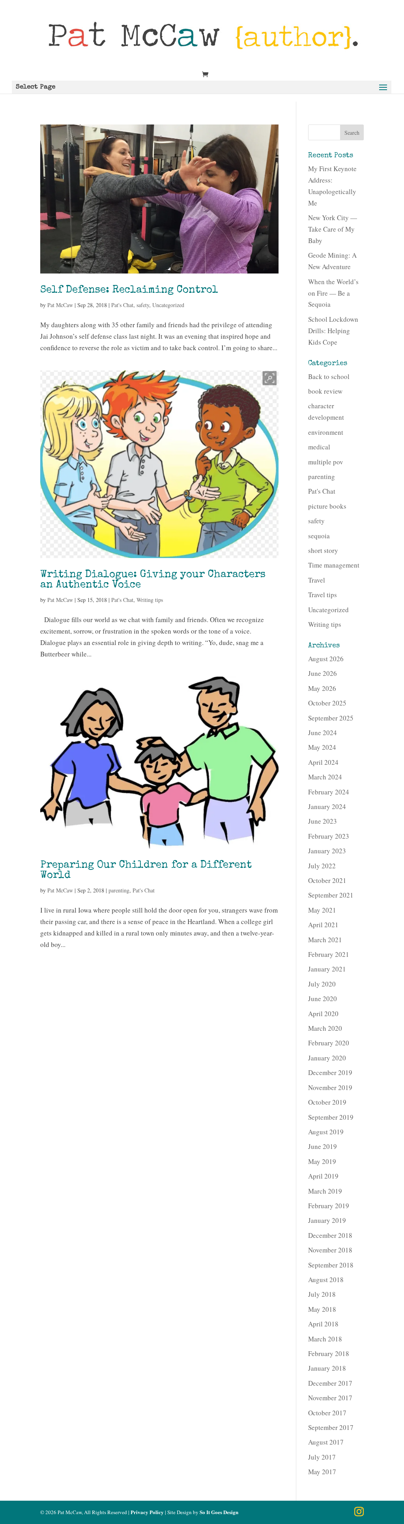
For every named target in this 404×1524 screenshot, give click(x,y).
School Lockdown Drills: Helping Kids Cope (333, 331)
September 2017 (331, 1427)
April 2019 (323, 1176)
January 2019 (327, 1220)
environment (325, 432)
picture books (327, 506)
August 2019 (326, 1131)
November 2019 (330, 1087)
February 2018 (328, 1353)
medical (319, 446)
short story (323, 550)
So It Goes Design (219, 1512)
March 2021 (325, 939)
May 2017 (322, 1471)
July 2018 (322, 1294)
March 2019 (325, 1191)
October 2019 (327, 1102)
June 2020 (322, 998)
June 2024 (322, 732)
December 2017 (330, 1383)
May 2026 (322, 688)
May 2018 (322, 1309)
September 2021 (331, 895)
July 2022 (322, 865)
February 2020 (328, 1042)
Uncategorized (168, 305)
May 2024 (322, 747)
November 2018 (330, 1249)
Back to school (329, 376)
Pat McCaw (60, 305)
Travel (316, 580)
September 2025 (331, 717)
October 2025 (327, 702)
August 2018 (326, 1279)
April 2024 (323, 762)
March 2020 (325, 1028)
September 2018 (331, 1264)
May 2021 (322, 910)
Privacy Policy (147, 1512)
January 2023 (327, 850)
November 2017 (330, 1397)
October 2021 (327, 880)
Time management (333, 565)
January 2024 (327, 806)
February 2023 (328, 836)
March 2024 (325, 776)
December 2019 (330, 1072)
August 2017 (326, 1442)
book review (325, 391)
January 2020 (327, 1057)
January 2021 (327, 968)
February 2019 (328, 1205)
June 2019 (322, 1146)
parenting (118, 890)
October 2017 (327, 1412)
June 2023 (322, 821)
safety (143, 305)
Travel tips (322, 594)
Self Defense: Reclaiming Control (129, 290)
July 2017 (322, 1457)
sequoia (319, 535)
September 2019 (331, 1117)
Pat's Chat (122, 305)
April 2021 (323, 924)
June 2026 (322, 673)
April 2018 (323, 1323)
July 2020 (322, 983)
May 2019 (322, 1161)
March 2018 (325, 1338)
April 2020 (323, 1013)
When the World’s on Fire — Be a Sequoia (333, 293)
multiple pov (325, 461)
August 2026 (326, 658)
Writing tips (150, 600)
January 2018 (327, 1368)
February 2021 (328, 954)
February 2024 (328, 791)
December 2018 (330, 1235)
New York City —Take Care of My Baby (332, 229)
